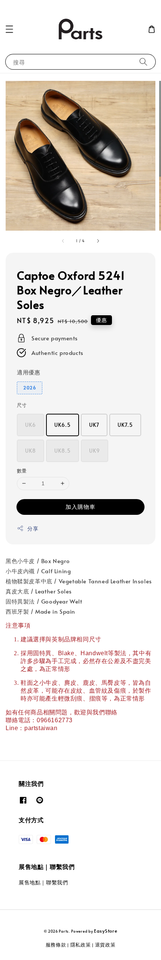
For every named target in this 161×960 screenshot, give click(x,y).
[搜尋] (143, 61)
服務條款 (56, 944)
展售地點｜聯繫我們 (43, 882)
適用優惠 (28, 372)
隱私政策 (80, 944)
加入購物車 (80, 506)
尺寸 (22, 405)
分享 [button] (32, 528)
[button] (9, 29)
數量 (22, 470)
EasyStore (105, 930)
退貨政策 (105, 944)
